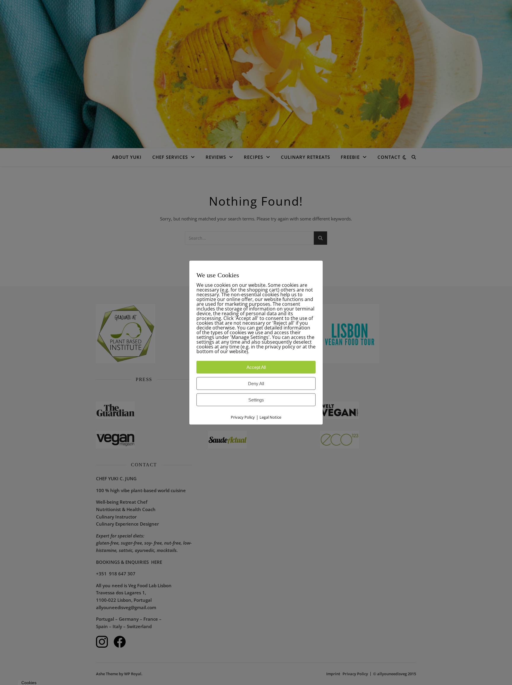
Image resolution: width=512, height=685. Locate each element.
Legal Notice (270, 417)
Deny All (256, 383)
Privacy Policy (243, 417)
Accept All (256, 367)
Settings (256, 399)
